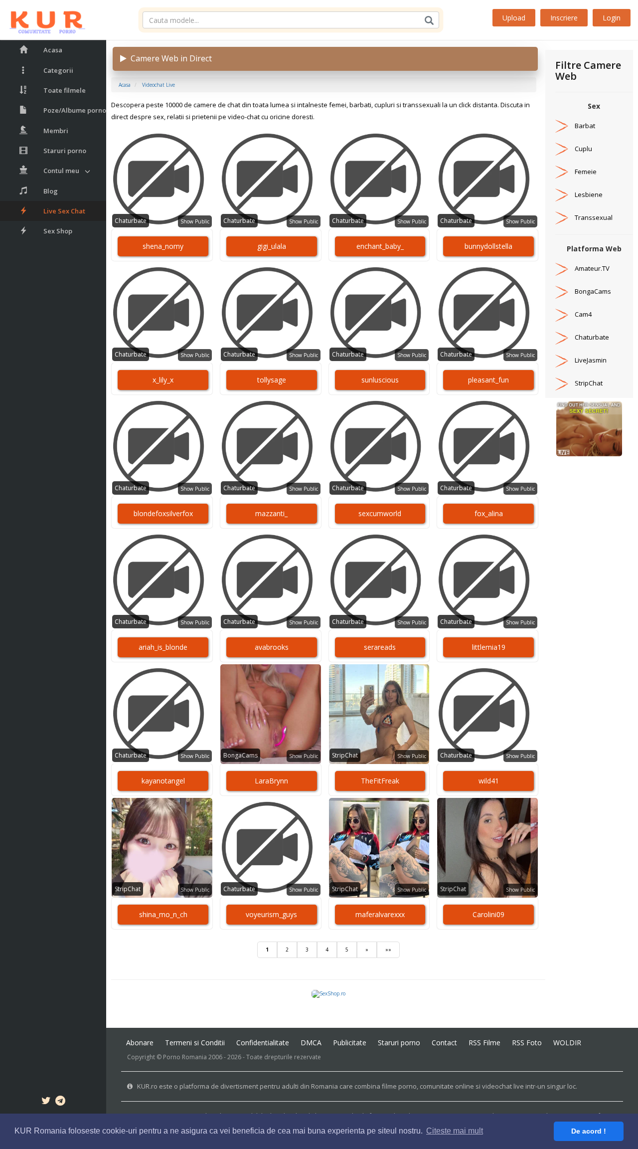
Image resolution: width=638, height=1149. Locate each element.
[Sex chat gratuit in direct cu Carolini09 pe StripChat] (487, 848)
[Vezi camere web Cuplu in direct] (561, 148)
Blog (50, 191)
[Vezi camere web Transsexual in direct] (561, 217)
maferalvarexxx (380, 914)
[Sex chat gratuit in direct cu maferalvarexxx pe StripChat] (379, 848)
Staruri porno (64, 150)
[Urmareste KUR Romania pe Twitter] (46, 1102)
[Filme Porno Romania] (42, 19)
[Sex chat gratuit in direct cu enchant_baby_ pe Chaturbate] (379, 179)
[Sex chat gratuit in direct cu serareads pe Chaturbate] (379, 580)
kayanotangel (163, 780)
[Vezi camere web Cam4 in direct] (561, 314)
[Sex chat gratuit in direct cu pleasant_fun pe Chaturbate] (487, 313)
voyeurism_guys (271, 914)
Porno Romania (185, 1057)
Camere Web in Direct (169, 58)
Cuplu (583, 148)
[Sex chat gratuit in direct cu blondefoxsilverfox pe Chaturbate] (162, 447)
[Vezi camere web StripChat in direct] (561, 383)
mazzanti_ (271, 513)
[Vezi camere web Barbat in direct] (561, 125)
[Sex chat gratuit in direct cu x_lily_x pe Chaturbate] (162, 313)
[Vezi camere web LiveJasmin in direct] (561, 360)
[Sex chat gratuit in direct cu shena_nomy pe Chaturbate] (162, 179)
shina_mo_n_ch (163, 914)
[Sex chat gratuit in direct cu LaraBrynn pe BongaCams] (270, 714)
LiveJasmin (591, 360)
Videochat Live (158, 84)
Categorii (58, 70)
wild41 (488, 780)
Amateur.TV (592, 268)
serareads (380, 647)
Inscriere (564, 17)
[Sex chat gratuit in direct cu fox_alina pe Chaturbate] (487, 447)
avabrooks (272, 647)
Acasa (52, 49)
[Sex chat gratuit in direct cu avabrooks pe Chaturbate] (270, 580)
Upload (513, 17)
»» (388, 949)
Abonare (140, 1042)
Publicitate (349, 1042)
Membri (55, 130)
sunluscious (380, 379)
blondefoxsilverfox (163, 513)
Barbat (585, 125)
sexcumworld (379, 513)
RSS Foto (527, 1042)
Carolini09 (488, 914)
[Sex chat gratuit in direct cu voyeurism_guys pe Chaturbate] (270, 848)
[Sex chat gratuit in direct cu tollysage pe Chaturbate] (270, 313)
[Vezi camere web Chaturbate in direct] (561, 337)
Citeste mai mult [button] (454, 1131)
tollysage (271, 379)
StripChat (345, 755)
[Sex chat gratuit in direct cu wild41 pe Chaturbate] (487, 714)
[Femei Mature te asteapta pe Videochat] (589, 428)
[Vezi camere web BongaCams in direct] (561, 291)
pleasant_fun (488, 379)
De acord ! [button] (588, 1131)
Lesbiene (589, 194)
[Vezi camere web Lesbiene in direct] (561, 194)
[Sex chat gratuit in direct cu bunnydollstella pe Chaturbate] (487, 179)
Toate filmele (64, 90)
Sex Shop (57, 230)
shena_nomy (163, 246)
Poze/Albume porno (74, 110)
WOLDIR (567, 1042)
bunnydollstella (488, 246)
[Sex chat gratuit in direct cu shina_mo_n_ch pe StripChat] (162, 848)
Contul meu (61, 170)
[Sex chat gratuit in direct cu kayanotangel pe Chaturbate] (162, 714)
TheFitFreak (380, 780)
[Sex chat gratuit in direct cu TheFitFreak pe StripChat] (379, 714)
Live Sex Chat (64, 210)
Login (612, 17)
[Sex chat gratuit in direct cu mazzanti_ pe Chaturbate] (270, 447)
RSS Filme (484, 1042)
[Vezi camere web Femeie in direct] (561, 171)
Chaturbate (131, 220)
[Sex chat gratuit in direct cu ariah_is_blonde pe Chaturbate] (162, 580)
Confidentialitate (262, 1042)
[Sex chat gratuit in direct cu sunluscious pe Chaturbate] (379, 313)
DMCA (311, 1042)
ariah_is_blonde (163, 647)
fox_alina (489, 513)
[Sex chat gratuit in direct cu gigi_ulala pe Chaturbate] (270, 179)
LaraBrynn (271, 780)
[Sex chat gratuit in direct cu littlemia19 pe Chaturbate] (487, 580)
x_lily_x (163, 379)
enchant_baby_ (380, 246)
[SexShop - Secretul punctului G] (328, 993)
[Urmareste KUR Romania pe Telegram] (60, 1102)
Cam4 (583, 314)
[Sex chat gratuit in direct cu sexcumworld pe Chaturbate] (379, 447)
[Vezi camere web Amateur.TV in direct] (561, 268)
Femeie (586, 171)
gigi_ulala (271, 246)
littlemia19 (488, 647)
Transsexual (594, 217)
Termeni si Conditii (195, 1042)
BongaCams (240, 755)
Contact (444, 1042)
